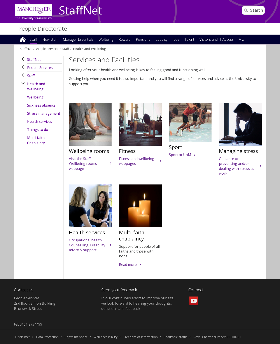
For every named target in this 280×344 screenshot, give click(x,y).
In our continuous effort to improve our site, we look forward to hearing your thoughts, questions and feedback (137, 303)
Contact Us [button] (31, 48)
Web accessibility (105, 337)
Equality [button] (161, 40)
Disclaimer (22, 337)
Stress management (43, 113)
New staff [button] (50, 40)
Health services (39, 121)
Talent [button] (189, 40)
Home (23, 39)
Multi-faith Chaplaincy (36, 140)
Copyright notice (76, 337)
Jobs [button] (176, 40)
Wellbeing (35, 97)
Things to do (37, 129)
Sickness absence (41, 105)
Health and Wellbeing (36, 86)
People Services (40, 67)
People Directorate (42, 28)
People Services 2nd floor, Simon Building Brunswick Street (34, 303)
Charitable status (175, 337)
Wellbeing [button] (106, 40)
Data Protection (47, 337)
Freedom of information (140, 337)
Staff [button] (33, 40)
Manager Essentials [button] (78, 40)
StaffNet (80, 10)
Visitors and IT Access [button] (217, 40)
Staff (31, 75)
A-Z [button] (241, 40)
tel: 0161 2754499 (28, 324)
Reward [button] (125, 40)
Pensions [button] (143, 40)
